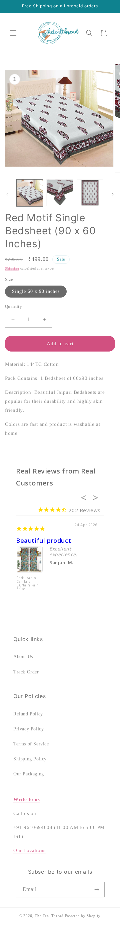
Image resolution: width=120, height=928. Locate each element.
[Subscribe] (97, 889)
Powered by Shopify (83, 916)
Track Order (26, 671)
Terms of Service (31, 743)
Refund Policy (28, 713)
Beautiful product (43, 540)
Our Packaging (28, 773)
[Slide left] (7, 194)
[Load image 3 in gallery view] (90, 192)
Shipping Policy (30, 758)
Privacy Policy (28, 728)
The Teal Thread (49, 916)
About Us (23, 656)
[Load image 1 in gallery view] (29, 192)
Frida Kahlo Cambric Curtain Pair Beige (27, 583)
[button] (13, 33)
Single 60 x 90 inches (36, 291)
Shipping (12, 268)
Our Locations (29, 850)
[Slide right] (112, 194)
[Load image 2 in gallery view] (59, 192)
